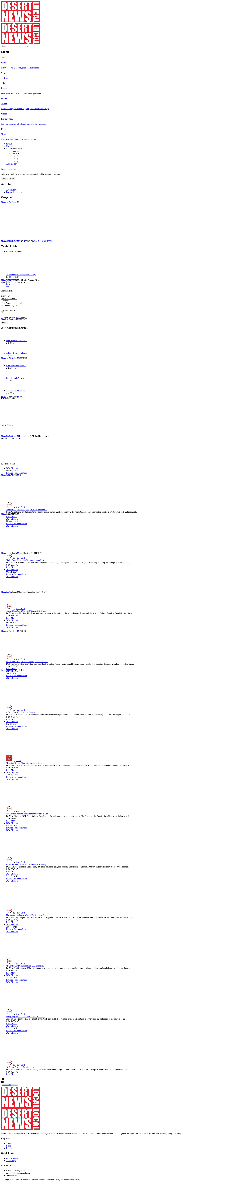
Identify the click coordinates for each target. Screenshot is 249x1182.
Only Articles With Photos (15, 318)
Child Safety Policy (52, 1180)
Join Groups (11, 1161)
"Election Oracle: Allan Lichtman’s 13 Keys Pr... (26, 763)
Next (8, 286)
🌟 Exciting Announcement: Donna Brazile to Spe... (27, 814)
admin (18, 760)
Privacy (19, 1180)
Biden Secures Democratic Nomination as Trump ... (27, 864)
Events (9, 1148)
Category (5, 301)
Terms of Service (30, 1180)
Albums (9, 1143)
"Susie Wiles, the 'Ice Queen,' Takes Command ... (26, 509)
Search (4, 323)
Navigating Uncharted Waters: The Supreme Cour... (27, 915)
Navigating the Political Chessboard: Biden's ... (25, 1016)
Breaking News (12, 279)
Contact (40, 1180)
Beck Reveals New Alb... (16, 378)
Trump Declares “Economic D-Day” (21, 275)
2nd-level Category (9, 305)
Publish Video (12, 1158)
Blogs (8, 1146)
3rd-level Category (8, 310)
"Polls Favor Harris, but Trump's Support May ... (26, 560)
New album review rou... (16, 340)
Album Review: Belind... (16, 353)
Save (12, 179)
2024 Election (12, 468)
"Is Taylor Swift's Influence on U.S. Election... (25, 966)
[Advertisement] (79, 444)
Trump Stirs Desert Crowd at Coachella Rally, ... (26, 611)
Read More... (11, 516)
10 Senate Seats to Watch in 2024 (20, 1067)
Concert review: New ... (16, 365)
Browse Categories (14, 192)
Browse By (5, 296)
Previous (9, 284)
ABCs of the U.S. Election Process (20, 712)
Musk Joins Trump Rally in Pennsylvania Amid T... (27, 661)
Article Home (11, 190)
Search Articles (7, 291)
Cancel (4, 179)
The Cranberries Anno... (16, 390)
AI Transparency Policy (70, 1180)
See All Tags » (7, 425)
